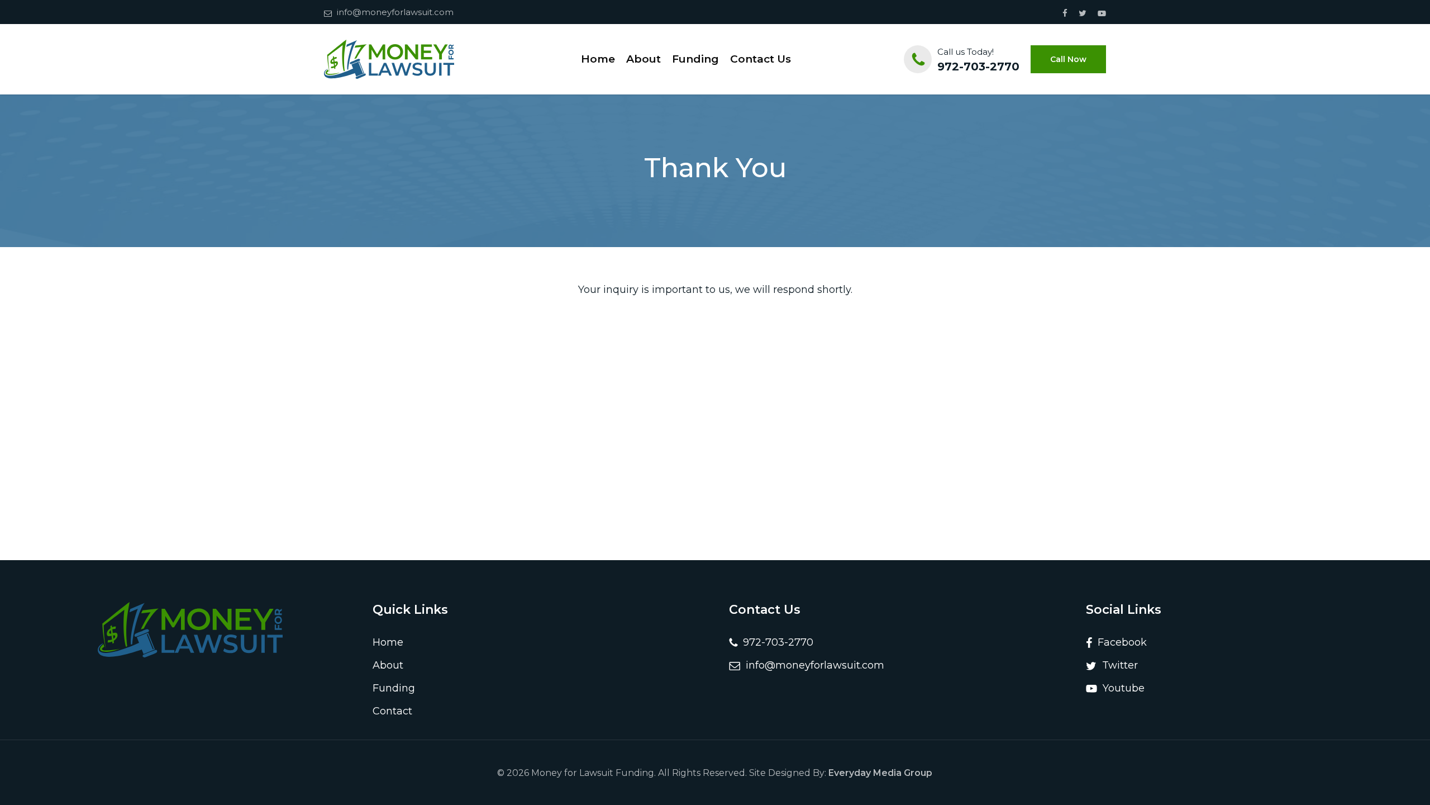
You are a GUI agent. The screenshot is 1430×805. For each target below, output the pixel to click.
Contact (392, 711)
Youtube (1121, 688)
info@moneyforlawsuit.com (395, 12)
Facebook (1119, 642)
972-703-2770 (978, 66)
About (388, 665)
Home (388, 642)
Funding (394, 688)
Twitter (1117, 665)
